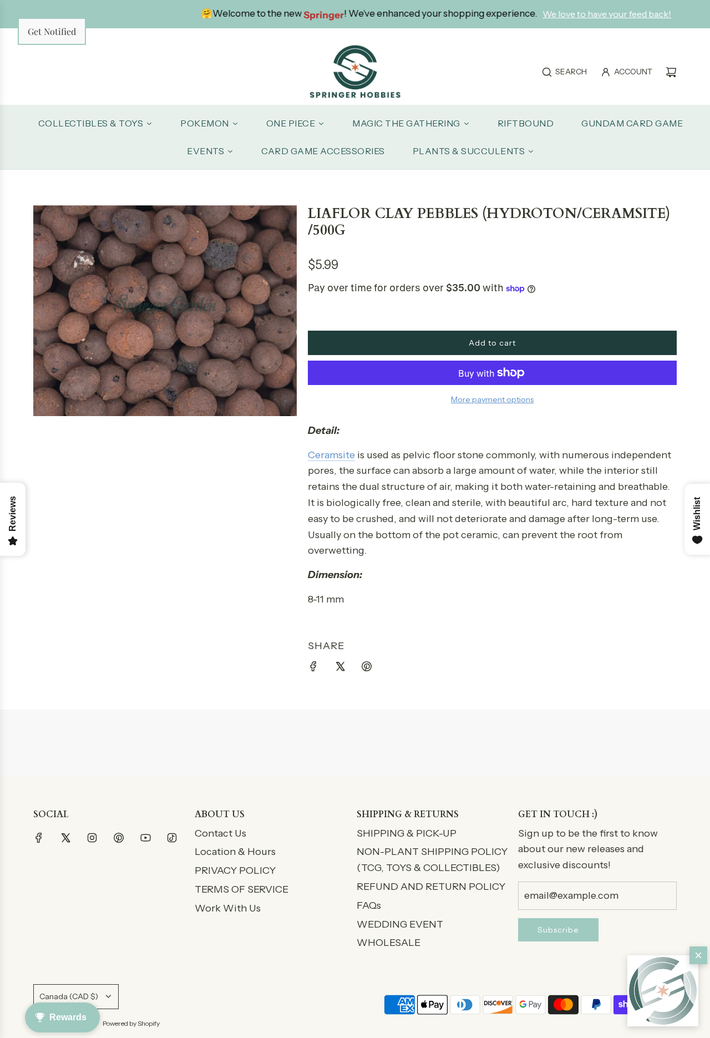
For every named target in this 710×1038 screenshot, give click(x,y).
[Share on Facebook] (313, 668)
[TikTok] (172, 838)
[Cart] (671, 72)
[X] (65, 838)
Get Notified (52, 31)
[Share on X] (340, 668)
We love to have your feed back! (553, 13)
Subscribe (558, 930)
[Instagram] (92, 838)
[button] (662, 990)
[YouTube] (145, 838)
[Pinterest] (118, 838)
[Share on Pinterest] (366, 668)
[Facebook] (39, 838)
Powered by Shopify (131, 1023)
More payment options (492, 399)
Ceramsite (331, 455)
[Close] (698, 955)
